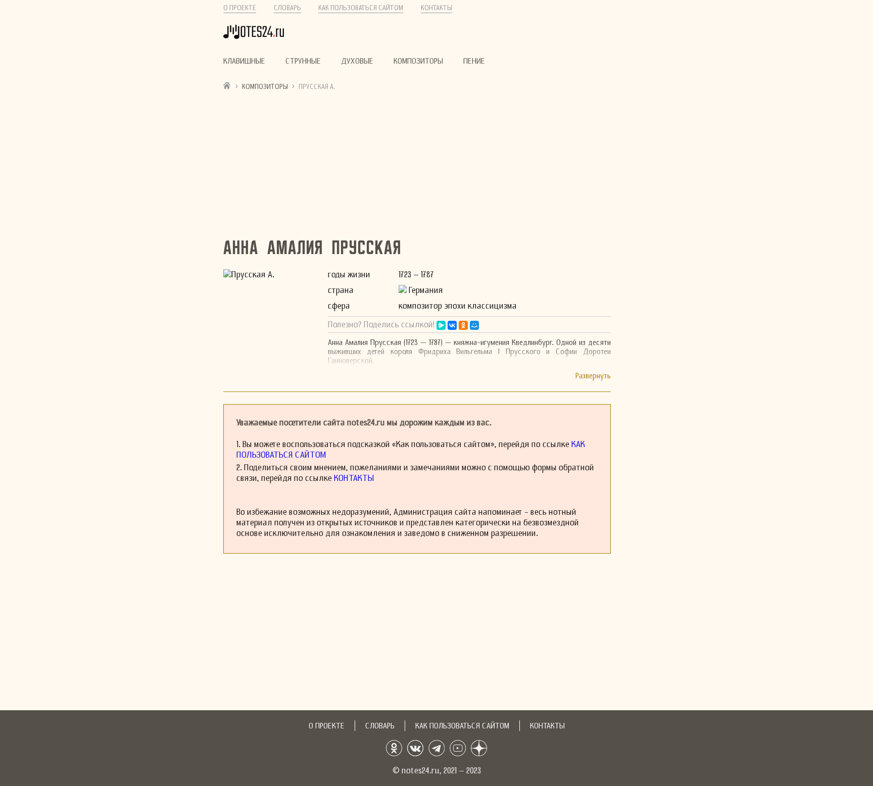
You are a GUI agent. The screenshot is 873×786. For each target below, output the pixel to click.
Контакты (436, 8)
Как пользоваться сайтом (360, 8)
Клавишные (244, 61)
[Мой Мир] (474, 325)
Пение (474, 61)
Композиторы (418, 61)
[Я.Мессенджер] (441, 325)
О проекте (239, 8)
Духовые (357, 61)
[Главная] (227, 85)
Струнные (303, 61)
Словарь (287, 8)
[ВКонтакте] (452, 325)
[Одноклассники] (463, 325)
